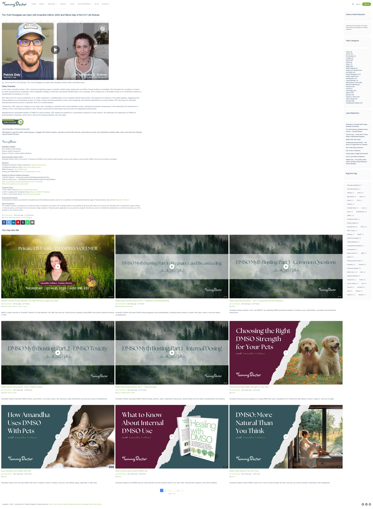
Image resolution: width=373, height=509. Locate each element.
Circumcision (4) (351, 56)
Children (350, 204)
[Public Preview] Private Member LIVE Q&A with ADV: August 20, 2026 (29, 301)
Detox (119, 392)
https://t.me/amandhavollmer (28, 190)
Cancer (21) (349, 54)
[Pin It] (18, 222)
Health (360, 234)
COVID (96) (349, 60)
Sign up (366, 4)
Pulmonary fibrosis (354, 268)
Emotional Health (353, 219)
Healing (350, 234)
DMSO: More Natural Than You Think (244, 471)
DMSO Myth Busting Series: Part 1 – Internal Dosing (135, 387)
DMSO (10, 217)
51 (178, 491)
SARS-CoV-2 (352, 272)
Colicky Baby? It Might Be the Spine (357, 153)
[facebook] (363, 504)
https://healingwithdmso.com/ (30, 171)
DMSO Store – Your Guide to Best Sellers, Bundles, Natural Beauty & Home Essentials (356, 161)
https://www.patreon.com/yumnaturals (15, 184)
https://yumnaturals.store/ (32, 167)
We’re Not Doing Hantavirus (354, 147)
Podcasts (29, 217)
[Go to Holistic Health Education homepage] (14, 4)
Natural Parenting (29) (353, 84)
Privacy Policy (62, 504)
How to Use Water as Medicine (355, 156)
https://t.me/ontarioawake (31, 194)
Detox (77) (349, 64)
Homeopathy (352, 249)
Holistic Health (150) (352, 76)
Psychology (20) (351, 90)
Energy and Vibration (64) (354, 70)
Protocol (362, 264)
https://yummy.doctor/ (38, 165)
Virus (349, 291)
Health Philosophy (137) (353, 74)
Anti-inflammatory (353, 189)
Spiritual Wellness (353, 276)
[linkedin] (370, 504)
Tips (363, 283)
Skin (362, 272)
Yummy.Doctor (8, 215)
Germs (364, 227)
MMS (363, 253)
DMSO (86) (349, 66)
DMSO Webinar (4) (352, 68)
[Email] (32, 222)
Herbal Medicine (353, 242)
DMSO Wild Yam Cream (353, 139)
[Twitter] (9, 222)
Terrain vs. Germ (22, 306)
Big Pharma (351, 196)
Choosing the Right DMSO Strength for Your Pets (248, 387)
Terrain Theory (352, 283)
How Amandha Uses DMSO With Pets (16, 471)
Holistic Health (12, 306)
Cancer (350, 200)
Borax (362, 196)
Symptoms (351, 279)
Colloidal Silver (353, 208)
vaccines (361, 287)
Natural (350, 257)
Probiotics (351, 264)
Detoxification (361, 212)
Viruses (359, 291)
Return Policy (97, 504)
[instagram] (366, 504)
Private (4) (349, 88)
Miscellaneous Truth (19, 217)
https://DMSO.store (20, 169)
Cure (364, 208)
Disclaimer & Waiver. (122, 200)
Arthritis (350, 193)
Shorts (233, 392)
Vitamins (362, 295)
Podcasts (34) (350, 86)
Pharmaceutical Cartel (355, 261)
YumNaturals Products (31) (354, 103)
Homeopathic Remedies (355, 245)
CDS (359, 200)
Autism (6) (349, 52)
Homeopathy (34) (351, 78)
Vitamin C (351, 295)
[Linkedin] (13, 222)
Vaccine (350, 287)
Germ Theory (352, 230)
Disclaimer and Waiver (74, 504)
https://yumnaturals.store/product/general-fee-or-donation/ (22, 182)
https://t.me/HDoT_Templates (40, 192)
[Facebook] (4, 222)
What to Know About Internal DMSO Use (131, 471)
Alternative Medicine (354, 185)
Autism (360, 193)
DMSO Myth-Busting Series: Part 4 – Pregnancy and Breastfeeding (142, 301)
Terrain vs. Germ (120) (352, 97)
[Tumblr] (23, 222)
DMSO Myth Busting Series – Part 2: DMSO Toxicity (21, 387)
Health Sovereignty (354, 238)
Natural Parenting (127, 306)
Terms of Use (53, 504)
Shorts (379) (350, 92)
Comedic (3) (350, 58)
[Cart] (353, 4)
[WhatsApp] (27, 222)
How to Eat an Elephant (353, 150)
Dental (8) (349, 62)
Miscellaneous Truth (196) (354, 82)
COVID (6, 217)
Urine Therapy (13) (351, 99)
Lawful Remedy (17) (352, 80)
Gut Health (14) (350, 72)
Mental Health (352, 253)
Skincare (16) (350, 95)
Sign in (358, 4)
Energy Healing (353, 223)
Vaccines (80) (350, 101)
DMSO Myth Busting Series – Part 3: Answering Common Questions (256, 301)
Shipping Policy (87, 504)
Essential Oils (352, 227)
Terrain (362, 279)
